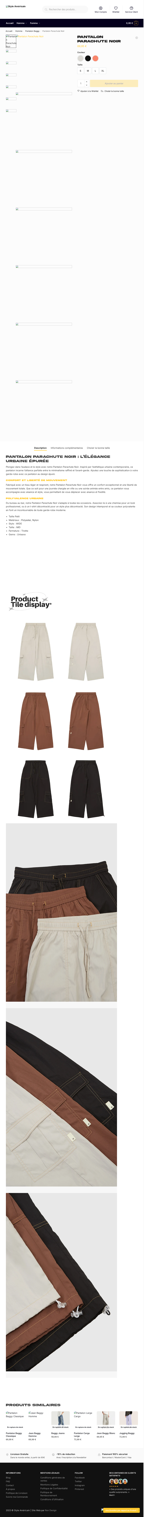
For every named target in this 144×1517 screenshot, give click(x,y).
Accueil (9, 31)
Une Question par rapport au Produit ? (121, 1510)
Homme (18, 31)
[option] (80, 58)
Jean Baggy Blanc (106, 1433)
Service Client (131, 12)
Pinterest (79, 1489)
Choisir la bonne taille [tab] (98, 447)
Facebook (80, 1477)
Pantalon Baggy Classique (14, 1434)
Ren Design (51, 1510)
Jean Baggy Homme (35, 1434)
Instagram (80, 1485)
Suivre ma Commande (17, 1497)
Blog (8, 1477)
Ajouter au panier (114, 83)
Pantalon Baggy (32, 31)
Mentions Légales (49, 1484)
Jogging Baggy (127, 1433)
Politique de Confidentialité (54, 1488)
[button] (132, 23)
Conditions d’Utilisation (52, 1499)
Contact (10, 1485)
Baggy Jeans (58, 1433)
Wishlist (115, 12)
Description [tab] (40, 447)
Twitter (78, 1481)
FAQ (8, 1481)
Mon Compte (101, 12)
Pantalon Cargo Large (82, 1434)
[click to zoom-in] (44, 63)
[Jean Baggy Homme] (136, 37)
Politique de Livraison (16, 1493)
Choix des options (15, 1445)
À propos (10, 1489)
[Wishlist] (20, 1415)
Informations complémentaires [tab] (67, 447)
